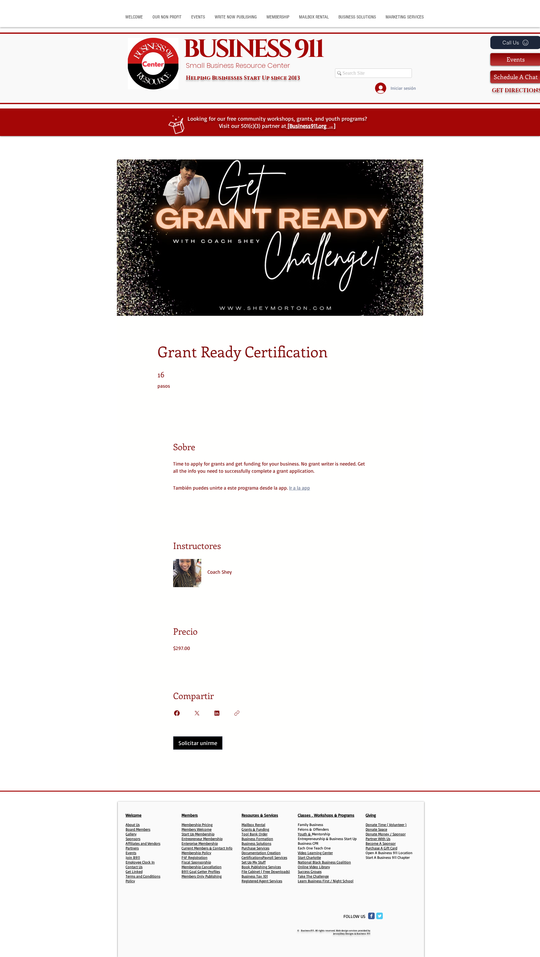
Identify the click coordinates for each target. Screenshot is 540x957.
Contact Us (134, 866)
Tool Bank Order (255, 834)
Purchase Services (255, 848)
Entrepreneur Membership (202, 838)
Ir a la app (299, 488)
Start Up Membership (198, 834)
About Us (133, 824)
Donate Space (376, 829)
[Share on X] (197, 713)
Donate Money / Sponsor (386, 834)
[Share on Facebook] (177, 713)
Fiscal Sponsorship (196, 862)
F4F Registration (195, 857)
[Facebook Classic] (371, 916)
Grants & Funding (255, 829)
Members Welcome (197, 829)
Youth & (305, 834)
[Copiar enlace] (237, 713)
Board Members (138, 829)
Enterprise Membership (200, 843)
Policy (130, 881)
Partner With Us (378, 838)
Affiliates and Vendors (143, 843)
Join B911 (133, 857)
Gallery (131, 834)
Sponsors (133, 838)
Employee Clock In (140, 862)
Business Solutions (256, 843)
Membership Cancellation (202, 866)
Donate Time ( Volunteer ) (386, 824)
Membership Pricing (197, 824)
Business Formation (257, 838)
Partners (132, 848)
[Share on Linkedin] (217, 713)
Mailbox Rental (253, 824)
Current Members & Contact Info (207, 848)
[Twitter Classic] (379, 916)
